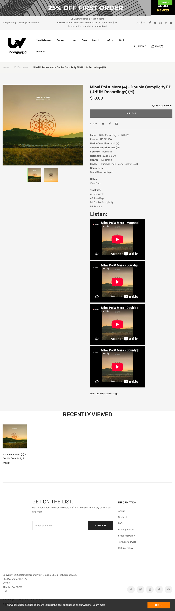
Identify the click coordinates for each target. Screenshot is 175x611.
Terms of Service (127, 541)
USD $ (139, 22)
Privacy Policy (126, 529)
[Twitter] (155, 22)
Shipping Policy (126, 535)
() (159, 46)
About (121, 511)
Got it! (158, 605)
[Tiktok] (165, 22)
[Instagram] (160, 22)
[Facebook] (150, 22)
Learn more (99, 604)
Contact (122, 517)
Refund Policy (125, 548)
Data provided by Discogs (104, 393)
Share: (93, 123)
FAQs (121, 523)
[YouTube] (171, 22)
